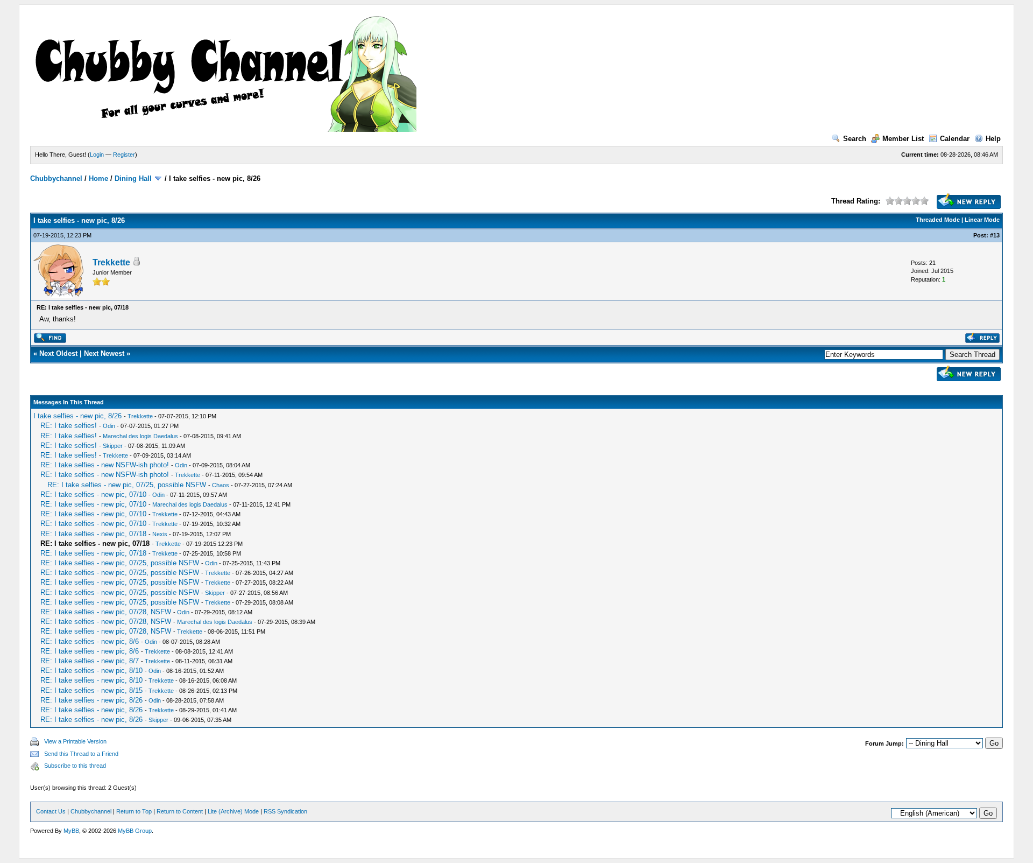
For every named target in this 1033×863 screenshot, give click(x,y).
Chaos (220, 485)
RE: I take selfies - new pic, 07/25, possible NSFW (126, 485)
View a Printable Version (75, 741)
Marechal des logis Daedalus (140, 436)
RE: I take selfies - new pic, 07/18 (93, 534)
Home (98, 178)
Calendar (955, 139)
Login (97, 154)
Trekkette (111, 262)
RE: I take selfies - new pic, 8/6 (89, 641)
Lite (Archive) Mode (233, 811)
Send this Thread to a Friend (81, 753)
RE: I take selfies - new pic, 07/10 (93, 494)
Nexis (159, 534)
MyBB (71, 830)
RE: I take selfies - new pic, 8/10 (91, 670)
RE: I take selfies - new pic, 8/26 (91, 700)
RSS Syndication (285, 811)
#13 (995, 235)
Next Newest (104, 353)
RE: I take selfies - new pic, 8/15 (91, 690)
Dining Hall (133, 178)
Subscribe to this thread (75, 765)
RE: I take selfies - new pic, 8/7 (89, 661)
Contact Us (51, 811)
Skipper (113, 446)
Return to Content (180, 811)
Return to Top (134, 811)
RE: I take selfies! (68, 426)
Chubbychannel (56, 178)
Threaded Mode (938, 219)
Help (993, 139)
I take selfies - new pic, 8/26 (77, 416)
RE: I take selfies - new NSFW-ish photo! (104, 465)
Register (124, 154)
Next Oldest (58, 353)
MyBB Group (135, 830)
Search (854, 139)
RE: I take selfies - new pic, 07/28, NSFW (105, 612)
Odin (109, 426)
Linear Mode (982, 219)
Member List (903, 139)
